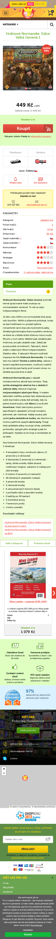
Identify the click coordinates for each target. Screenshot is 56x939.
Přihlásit (28, 849)
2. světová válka (32, 272)
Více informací (36, 925)
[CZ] (51, 238)
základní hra (46, 220)
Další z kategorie (14, 543)
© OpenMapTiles (24, 807)
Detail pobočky (28, 730)
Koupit (23, 128)
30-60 (49, 233)
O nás (6, 883)
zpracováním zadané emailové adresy (27, 858)
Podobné (27, 291)
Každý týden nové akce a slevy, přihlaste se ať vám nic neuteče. (28, 829)
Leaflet (14, 807)
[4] (45, 253)
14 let (50, 229)
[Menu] (5, 12)
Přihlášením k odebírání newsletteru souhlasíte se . (28, 856)
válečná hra (47, 272)
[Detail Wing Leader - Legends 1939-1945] (28, 575)
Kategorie (9, 24)
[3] (45, 248)
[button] (25, 778)
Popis (9, 284)
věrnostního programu (41, 136)
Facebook (7, 892)
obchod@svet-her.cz (37, 204)
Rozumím (28, 934)
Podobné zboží (42, 543)
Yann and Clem (45, 267)
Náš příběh (8, 887)
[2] (45, 258)
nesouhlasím (28, 930)
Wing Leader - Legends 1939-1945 (28, 601)
